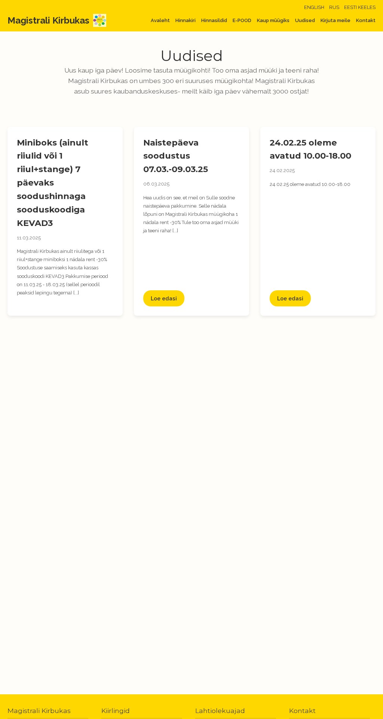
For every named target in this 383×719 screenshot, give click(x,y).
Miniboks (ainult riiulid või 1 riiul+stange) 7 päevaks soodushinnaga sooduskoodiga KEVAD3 (52, 182)
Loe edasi (164, 298)
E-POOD (242, 20)
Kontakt (366, 20)
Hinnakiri (185, 20)
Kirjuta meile (335, 20)
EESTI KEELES (360, 7)
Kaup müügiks (273, 20)
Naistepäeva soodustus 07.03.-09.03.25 (175, 156)
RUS (334, 7)
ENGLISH (314, 7)
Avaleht (160, 20)
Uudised (305, 20)
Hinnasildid (214, 20)
